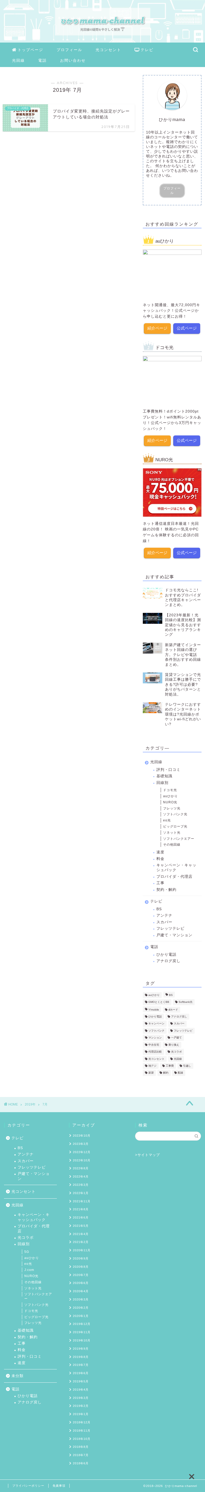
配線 (180, 1072)
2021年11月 (81, 1201)
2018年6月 (81, 1463)
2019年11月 (81, 1332)
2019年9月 (81, 1348)
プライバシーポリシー (28, 1485)
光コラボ (176, 1051)
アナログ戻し (168, 961)
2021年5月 (81, 1225)
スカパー (164, 922)
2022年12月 (81, 1152)
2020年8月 (81, 1266)
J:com (29, 1270)
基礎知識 (164, 776)
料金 (160, 859)
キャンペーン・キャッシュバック (176, 867)
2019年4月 (81, 1389)
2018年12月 (81, 1422)
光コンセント (108, 49)
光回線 (18, 60)
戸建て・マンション (174, 935)
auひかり (170, 796)
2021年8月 (81, 1209)
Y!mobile (153, 1009)
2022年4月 (81, 1176)
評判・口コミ (168, 770)
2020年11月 (81, 1250)
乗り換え (173, 1044)
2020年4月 (81, 1291)
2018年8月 (81, 1446)
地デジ (152, 1065)
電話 (42, 60)
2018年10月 (81, 1438)
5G (26, 1252)
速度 (160, 852)
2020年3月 (81, 1299)
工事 (160, 883)
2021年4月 (81, 1234)
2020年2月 (81, 1307)
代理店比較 (155, 1051)
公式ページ (187, 328)
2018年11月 (81, 1430)
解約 (165, 1072)
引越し (187, 1065)
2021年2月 (81, 1242)
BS (159, 909)
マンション (155, 1037)
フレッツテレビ (170, 928)
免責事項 (59, 1485)
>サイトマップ (147, 1155)
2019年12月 (81, 1323)
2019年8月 (81, 1356)
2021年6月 (81, 1217)
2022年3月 (81, 1184)
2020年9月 (81, 1258)
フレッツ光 (171, 808)
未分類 (17, 1376)
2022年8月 (81, 1168)
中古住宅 (153, 1044)
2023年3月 (81, 1143)
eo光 (167, 820)
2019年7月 (81, 1364)
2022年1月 (81, 1193)
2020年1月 (81, 1316)
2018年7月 (81, 1455)
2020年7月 (81, 1275)
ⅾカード (173, 1009)
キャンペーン (156, 1023)
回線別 (162, 783)
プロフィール (69, 49)
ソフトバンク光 (175, 814)
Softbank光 (185, 1002)
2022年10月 (81, 1160)
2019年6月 (81, 1373)
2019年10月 (81, 1340)
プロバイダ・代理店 (174, 877)
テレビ (147, 49)
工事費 (170, 1065)
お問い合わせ (73, 60)
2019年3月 (81, 1397)
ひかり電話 (166, 955)
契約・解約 (166, 890)
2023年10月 (81, 1135)
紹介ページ (158, 328)
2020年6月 (81, 1283)
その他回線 (171, 844)
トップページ (30, 49)
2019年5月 (81, 1381)
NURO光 (170, 802)
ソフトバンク (156, 1030)
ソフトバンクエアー (178, 839)
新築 (151, 1072)
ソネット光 (171, 832)
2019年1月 (81, 1414)
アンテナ (164, 915)
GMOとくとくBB (158, 1002)
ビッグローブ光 (175, 826)
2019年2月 (81, 1405)
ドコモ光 (170, 790)
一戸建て (176, 1037)
